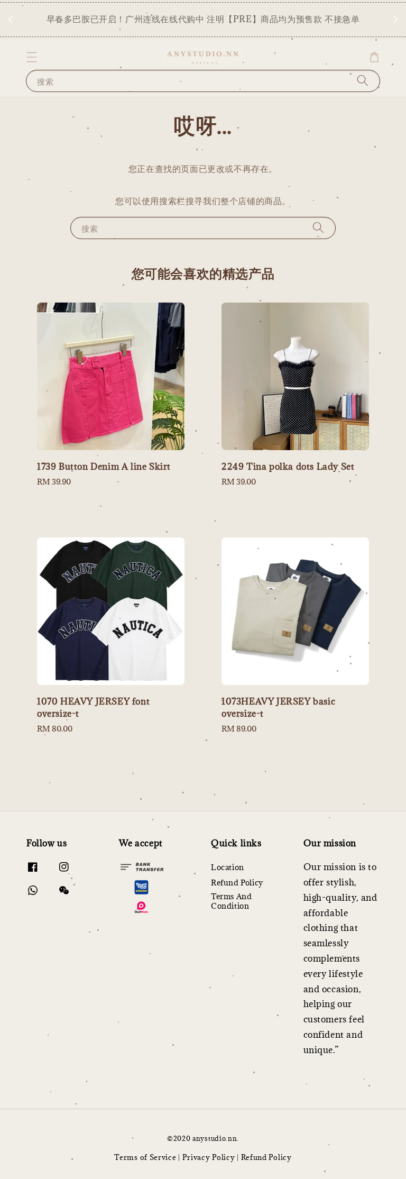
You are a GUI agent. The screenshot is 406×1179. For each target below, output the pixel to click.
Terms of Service (145, 1157)
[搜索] (363, 80)
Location (227, 867)
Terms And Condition (231, 901)
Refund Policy (237, 883)
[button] (31, 57)
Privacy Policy (208, 1157)
